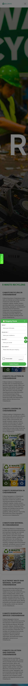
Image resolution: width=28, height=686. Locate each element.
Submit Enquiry (14, 364)
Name (4, 325)
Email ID (4, 339)
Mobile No (5, 332)
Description (5, 346)
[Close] (24, 321)
